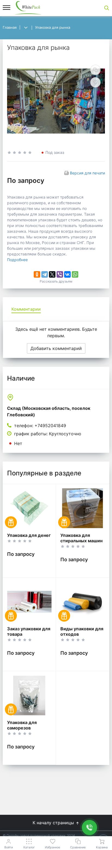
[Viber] (60, 274)
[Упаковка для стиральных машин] (82, 508)
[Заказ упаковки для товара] (29, 602)
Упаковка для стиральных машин (81, 538)
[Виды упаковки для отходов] (82, 602)
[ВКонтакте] (67, 274)
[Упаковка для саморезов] (29, 695)
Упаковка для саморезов (22, 725)
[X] (52, 274)
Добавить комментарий (56, 348)
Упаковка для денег (29, 535)
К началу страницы (54, 822)
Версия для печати (87, 173)
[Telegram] (44, 274)
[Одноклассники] (37, 274)
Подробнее (17, 259)
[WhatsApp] (75, 274)
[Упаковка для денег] (29, 508)
